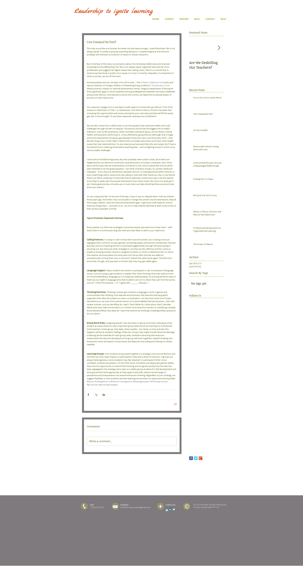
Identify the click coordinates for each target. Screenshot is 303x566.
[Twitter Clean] (174, 509)
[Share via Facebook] (88, 394)
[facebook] (167, 510)
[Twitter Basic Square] (196, 458)
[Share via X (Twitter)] (96, 394)
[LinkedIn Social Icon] (170, 509)
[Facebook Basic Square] (191, 458)
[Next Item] (218, 47)
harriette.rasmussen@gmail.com (135, 507)
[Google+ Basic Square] (200, 458)
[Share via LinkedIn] (103, 394)
